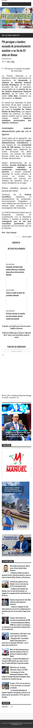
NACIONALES (6, 59)
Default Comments (17, 349)
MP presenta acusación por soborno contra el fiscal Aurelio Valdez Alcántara (20, 568)
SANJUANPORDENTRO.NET (16, 723)
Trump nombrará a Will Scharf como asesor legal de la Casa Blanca (20, 634)
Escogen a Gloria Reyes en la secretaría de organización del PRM (20, 619)
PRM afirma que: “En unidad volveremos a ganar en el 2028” (19, 668)
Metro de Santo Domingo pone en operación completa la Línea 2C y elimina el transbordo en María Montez (19, 652)
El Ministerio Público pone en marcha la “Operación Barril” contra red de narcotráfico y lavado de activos (16, 335)
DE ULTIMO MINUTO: (11, 35)
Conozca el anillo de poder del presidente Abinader (15, 294)
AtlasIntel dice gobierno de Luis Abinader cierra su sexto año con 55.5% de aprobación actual (19, 584)
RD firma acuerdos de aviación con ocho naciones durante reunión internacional (15, 316)
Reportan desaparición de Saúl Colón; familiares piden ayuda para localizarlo (20, 602)
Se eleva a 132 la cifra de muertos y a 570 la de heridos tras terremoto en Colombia (20, 685)
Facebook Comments (16, 351)
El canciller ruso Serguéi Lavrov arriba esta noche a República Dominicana (16, 327)
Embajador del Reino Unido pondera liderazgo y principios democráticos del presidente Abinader (15, 270)
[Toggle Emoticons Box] (3, 355)
